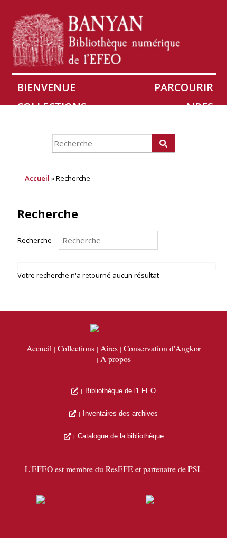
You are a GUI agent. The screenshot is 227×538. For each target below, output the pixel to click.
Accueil (37, 178)
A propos (115, 359)
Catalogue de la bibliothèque (121, 436)
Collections (52, 107)
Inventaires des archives (120, 413)
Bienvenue (46, 87)
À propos (188, 126)
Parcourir (183, 87)
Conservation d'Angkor (85, 126)
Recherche (34, 240)
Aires (199, 107)
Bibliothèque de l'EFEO (120, 390)
